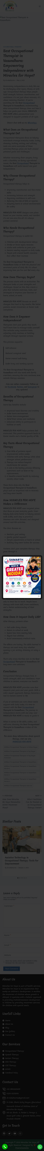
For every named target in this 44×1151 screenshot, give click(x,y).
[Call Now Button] (5, 1146)
